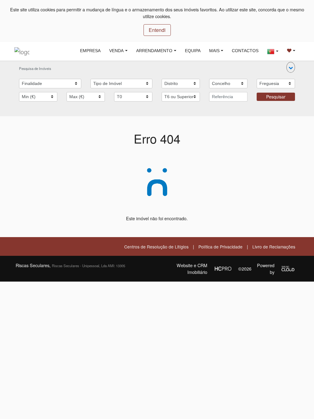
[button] (290, 67)
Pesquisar (275, 97)
